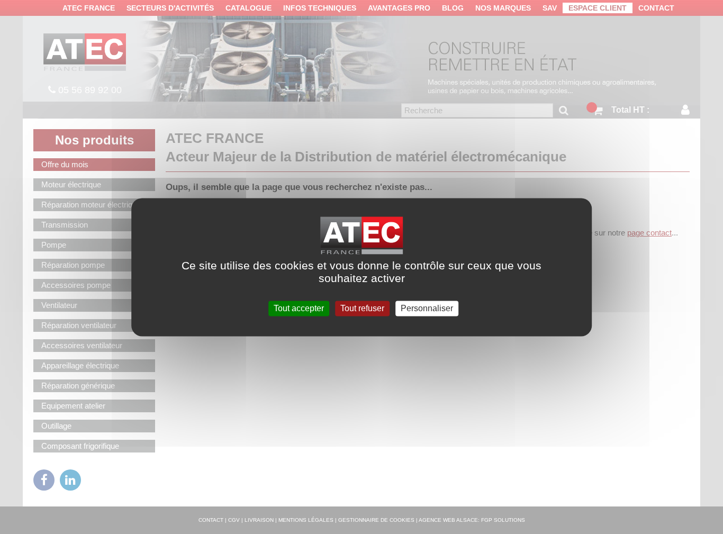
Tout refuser (362, 308)
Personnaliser (427, 308)
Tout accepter (299, 308)
